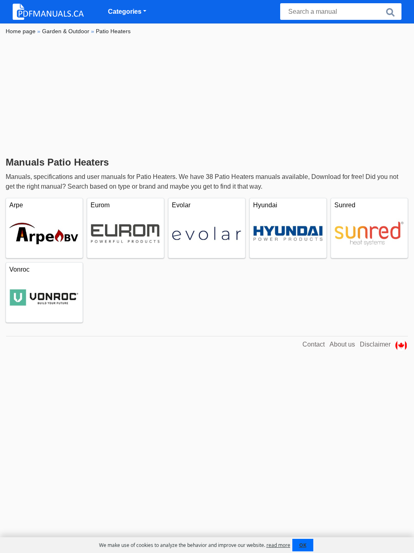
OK (302, 545)
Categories (125, 11)
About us (342, 344)
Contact (313, 344)
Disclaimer (375, 344)
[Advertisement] (207, 96)
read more (278, 545)
